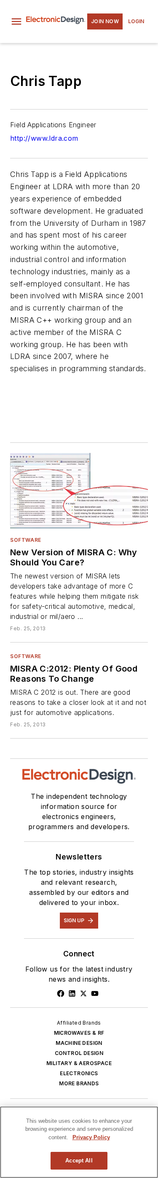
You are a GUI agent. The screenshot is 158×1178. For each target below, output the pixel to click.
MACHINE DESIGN (79, 1043)
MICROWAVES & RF (79, 1033)
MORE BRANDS (79, 1083)
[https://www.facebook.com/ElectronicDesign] (60, 993)
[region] (79, 1142)
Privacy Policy (91, 1137)
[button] (16, 21)
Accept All (78, 1160)
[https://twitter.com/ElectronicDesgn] (83, 993)
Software (25, 540)
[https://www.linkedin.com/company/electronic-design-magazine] (72, 993)
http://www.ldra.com (44, 138)
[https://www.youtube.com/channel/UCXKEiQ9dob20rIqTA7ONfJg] (95, 993)
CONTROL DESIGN (79, 1053)
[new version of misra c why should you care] (79, 491)
